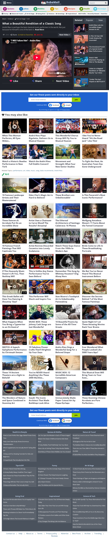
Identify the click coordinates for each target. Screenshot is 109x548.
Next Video (64, 35)
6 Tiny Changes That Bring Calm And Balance (52, 521)
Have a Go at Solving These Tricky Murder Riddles (53, 448)
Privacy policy (51, 533)
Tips (56, 8)
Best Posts (76, 533)
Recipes (71, 8)
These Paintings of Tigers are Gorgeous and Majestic (89, 478)
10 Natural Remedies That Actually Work (16, 485)
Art (28, 19)
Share (14, 35)
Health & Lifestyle (20, 432)
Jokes (26, 8)
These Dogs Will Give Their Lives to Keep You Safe (18, 482)
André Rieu (58, 171)
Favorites (104, 14)
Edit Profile (82, 14)
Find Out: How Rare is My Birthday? (14, 506)
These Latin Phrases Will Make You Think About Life (19, 509)
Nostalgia (102, 8)
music (33, 171)
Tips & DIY (20, 465)
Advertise (64, 533)
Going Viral (41, 14)
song (37, 171)
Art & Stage (30, 14)
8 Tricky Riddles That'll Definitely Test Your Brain (53, 445)
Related (78, 20)
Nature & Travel (17, 14)
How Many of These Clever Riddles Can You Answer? (54, 452)
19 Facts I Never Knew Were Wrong (14, 469)
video (28, 171)
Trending (98, 533)
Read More (39, 29)
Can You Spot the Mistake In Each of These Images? (54, 435)
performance (17, 171)
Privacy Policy (66, 109)
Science (51, 14)
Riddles (41, 8)
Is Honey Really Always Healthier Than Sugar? (17, 472)
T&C (58, 109)
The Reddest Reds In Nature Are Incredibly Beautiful (89, 445)
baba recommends (47, 171)
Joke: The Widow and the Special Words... (51, 485)
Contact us (10, 533)
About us (29, 533)
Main (4, 19)
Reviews (54, 536)
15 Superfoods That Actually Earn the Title (16, 460)
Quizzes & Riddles (54, 432)
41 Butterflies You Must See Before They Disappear (89, 454)
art (24, 171)
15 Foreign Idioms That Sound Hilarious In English (18, 519)
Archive (87, 533)
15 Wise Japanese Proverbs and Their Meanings (53, 512)
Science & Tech (89, 496)
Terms (39, 533)
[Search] (106, 3)
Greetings (61, 14)
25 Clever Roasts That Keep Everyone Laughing (52, 475)
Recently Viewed (93, 14)
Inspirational (72, 14)
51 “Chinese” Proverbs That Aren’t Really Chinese (53, 478)
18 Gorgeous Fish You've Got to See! (84, 441)
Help (20, 533)
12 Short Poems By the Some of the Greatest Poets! (89, 469)
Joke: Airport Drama (44, 482)
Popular (89, 20)
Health (87, 8)
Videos (10, 19)
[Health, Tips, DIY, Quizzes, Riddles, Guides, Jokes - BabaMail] (51, 3)
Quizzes (10, 8)
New (101, 20)
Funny (6, 14)
